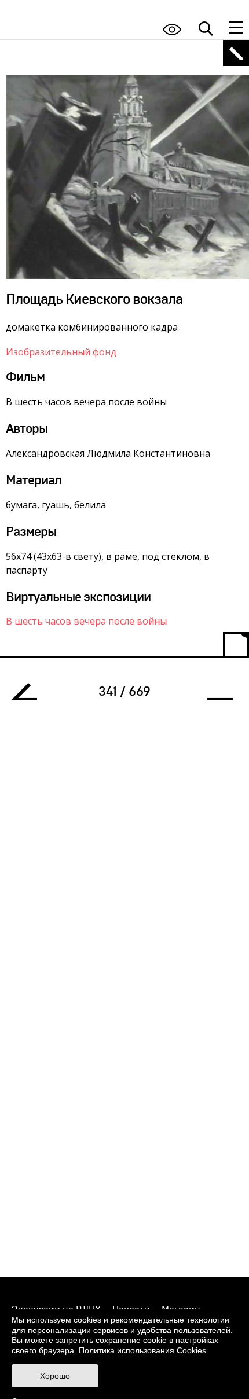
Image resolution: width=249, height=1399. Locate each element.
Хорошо (55, 1375)
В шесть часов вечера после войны (86, 621)
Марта (29, 694)
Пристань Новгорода (215, 694)
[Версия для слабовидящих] (172, 29)
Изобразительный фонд (61, 352)
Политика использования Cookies (142, 1350)
